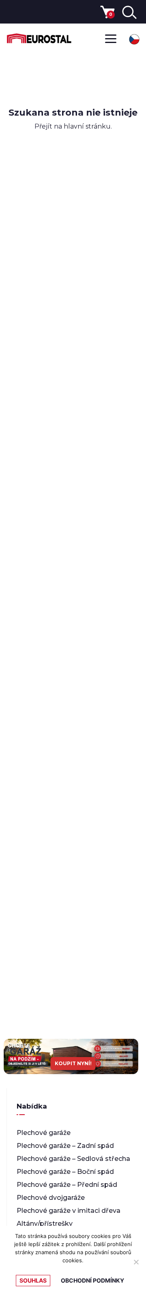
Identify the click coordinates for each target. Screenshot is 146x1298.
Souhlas (33, 1280)
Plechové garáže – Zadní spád (65, 1146)
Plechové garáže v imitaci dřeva (68, 1210)
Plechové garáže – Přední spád (67, 1184)
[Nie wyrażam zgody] (136, 1262)
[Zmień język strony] (134, 39)
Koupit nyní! (73, 1063)
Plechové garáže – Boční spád (65, 1172)
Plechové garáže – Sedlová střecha (73, 1159)
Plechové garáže (44, 1133)
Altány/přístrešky (45, 1223)
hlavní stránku (87, 126)
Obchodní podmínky (92, 1280)
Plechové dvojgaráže (51, 1197)
